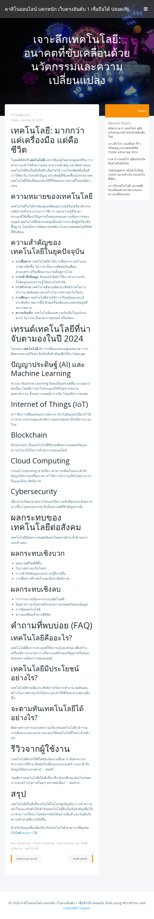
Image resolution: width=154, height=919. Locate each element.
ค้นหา (142, 111)
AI (14, 843)
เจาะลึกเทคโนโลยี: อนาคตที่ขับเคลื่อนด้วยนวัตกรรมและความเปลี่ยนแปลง (125, 190)
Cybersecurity (65, 843)
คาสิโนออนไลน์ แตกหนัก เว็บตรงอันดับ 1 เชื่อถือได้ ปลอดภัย (67, 9)
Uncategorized (20, 115)
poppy (15, 120)
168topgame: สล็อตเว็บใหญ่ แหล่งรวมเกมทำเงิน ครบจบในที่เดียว (126, 174)
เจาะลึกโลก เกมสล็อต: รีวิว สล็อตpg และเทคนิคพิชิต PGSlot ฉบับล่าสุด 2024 (124, 148)
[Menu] (145, 9)
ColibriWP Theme (76, 908)
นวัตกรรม (17, 848)
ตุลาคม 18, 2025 (32, 120)
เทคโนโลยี (31, 848)
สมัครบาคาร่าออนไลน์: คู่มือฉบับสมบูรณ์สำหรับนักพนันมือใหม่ (126, 132)
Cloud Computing (44, 843)
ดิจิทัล (84, 843)
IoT (77, 843)
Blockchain (24, 843)
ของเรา (27, 833)
